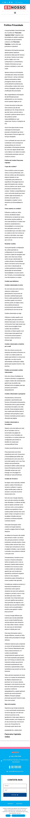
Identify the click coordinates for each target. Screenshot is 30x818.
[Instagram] (3, 2)
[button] (15, 12)
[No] (28, 812)
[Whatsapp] (7, 2)
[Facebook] (5, 2)
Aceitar (8, 815)
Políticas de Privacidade (18, 815)
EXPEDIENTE (10, 803)
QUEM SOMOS (19, 803)
